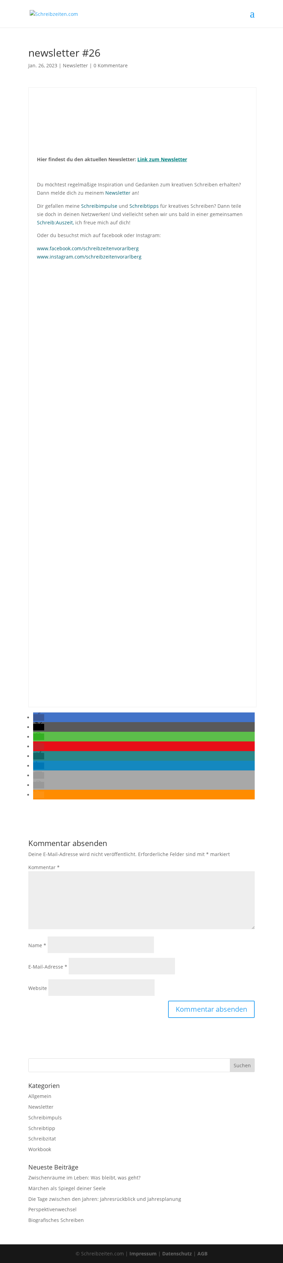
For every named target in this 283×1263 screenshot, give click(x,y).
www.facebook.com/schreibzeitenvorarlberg (88, 248)
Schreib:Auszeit (55, 222)
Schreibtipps (144, 206)
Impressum (143, 1253)
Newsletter (75, 65)
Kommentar (44, 867)
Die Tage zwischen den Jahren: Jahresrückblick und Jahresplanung (104, 1199)
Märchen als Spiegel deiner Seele (67, 1188)
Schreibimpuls (45, 1117)
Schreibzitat (42, 1138)
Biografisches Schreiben (56, 1220)
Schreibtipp (41, 1128)
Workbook (39, 1149)
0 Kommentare (111, 65)
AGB (202, 1253)
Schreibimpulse (99, 206)
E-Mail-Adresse (47, 966)
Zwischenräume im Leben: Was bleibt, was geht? (84, 1177)
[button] (38, 717)
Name (37, 945)
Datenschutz (177, 1253)
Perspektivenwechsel (52, 1209)
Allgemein (39, 1096)
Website (37, 988)
